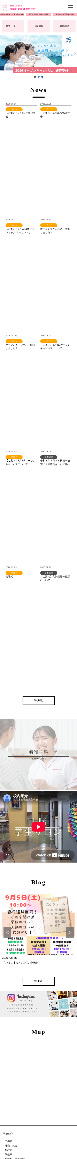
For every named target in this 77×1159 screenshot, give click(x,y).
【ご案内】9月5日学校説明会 (21, 962)
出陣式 (9, 576)
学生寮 (8, 1154)
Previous (7, 932)
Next (70, 932)
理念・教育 (11, 1145)
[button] (38, 54)
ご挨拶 (8, 1141)
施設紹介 (10, 1150)
